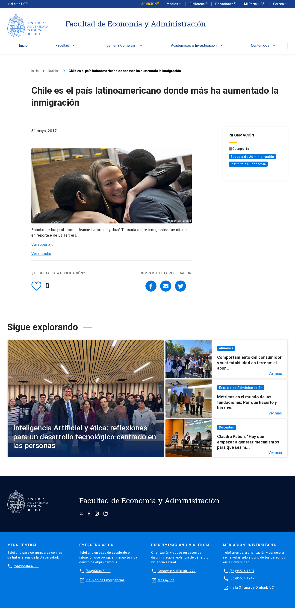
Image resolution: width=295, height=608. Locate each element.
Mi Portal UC (253, 4)
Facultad (66, 46)
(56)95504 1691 (242, 571)
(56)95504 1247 (242, 578)
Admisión (149, 4)
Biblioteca (197, 4)
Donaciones (224, 4)
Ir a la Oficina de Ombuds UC (252, 587)
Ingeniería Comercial (123, 46)
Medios (174, 4)
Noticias (53, 71)
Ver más (275, 374)
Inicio (23, 46)
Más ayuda (166, 580)
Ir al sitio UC (16, 4)
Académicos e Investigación (197, 46)
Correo (280, 4)
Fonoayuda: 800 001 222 (177, 571)
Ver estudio (41, 254)
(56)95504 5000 (98, 571)
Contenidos (263, 46)
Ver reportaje (42, 244)
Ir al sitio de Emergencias (105, 580)
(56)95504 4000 (26, 566)
